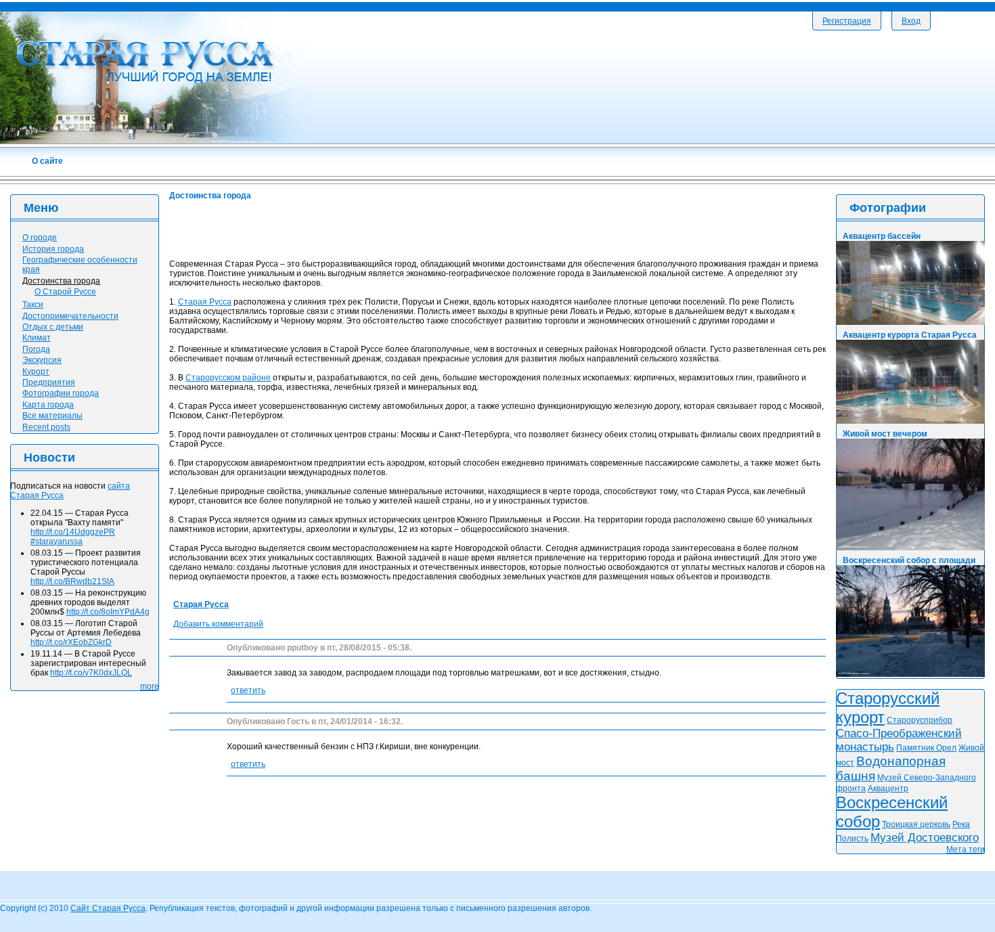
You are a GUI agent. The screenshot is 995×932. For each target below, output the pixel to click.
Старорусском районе (228, 377)
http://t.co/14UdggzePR (72, 532)
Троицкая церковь (916, 824)
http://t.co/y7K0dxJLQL (91, 673)
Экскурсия (42, 360)
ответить (248, 690)
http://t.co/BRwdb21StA (72, 581)
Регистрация (846, 21)
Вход (911, 21)
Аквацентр (888, 788)
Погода (36, 349)
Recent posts (46, 427)
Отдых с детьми (52, 327)
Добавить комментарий (218, 624)
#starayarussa (56, 541)
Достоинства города (61, 281)
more (149, 686)
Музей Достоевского (924, 837)
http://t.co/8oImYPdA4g (108, 612)
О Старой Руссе (65, 291)
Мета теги (965, 849)
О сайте (47, 161)
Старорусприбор (919, 720)
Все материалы (52, 415)
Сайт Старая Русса (108, 908)
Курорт (35, 371)
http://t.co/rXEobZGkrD (71, 642)
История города (53, 249)
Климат (36, 337)
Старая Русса (204, 302)
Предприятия (48, 382)
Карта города (48, 404)
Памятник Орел (926, 748)
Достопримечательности (70, 316)
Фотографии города (60, 393)
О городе (39, 237)
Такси (32, 304)
